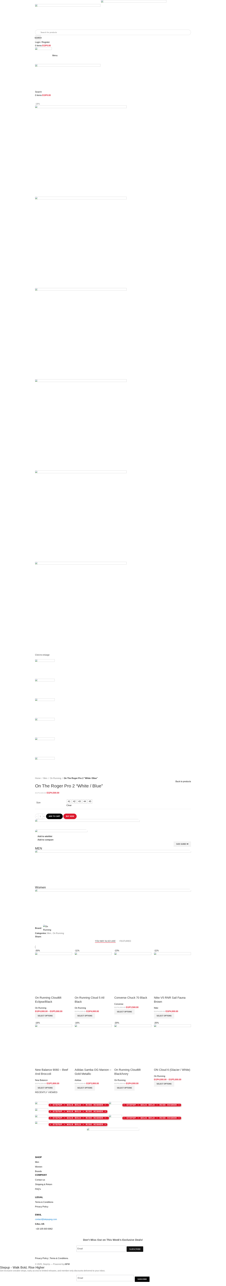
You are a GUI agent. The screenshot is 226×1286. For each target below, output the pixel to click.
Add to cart (54, 816)
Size (38, 802)
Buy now (70, 816)
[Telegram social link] (189, 936)
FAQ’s (38, 1189)
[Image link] (113, 1141)
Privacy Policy (41, 1207)
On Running (55, 778)
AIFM (67, 1264)
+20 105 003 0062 (44, 1229)
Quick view (164, 1064)
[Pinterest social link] (183, 936)
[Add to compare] (157, 1064)
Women (38, 1167)
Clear (69, 805)
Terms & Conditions (44, 1202)
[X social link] (180, 936)
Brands (38, 1171)
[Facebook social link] (177, 936)
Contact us (40, 1180)
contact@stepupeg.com (46, 1219)
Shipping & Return (43, 1184)
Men (45, 778)
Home (38, 778)
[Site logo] (68, 13)
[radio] (69, 801)
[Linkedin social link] (186, 936)
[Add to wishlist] (171, 1064)
